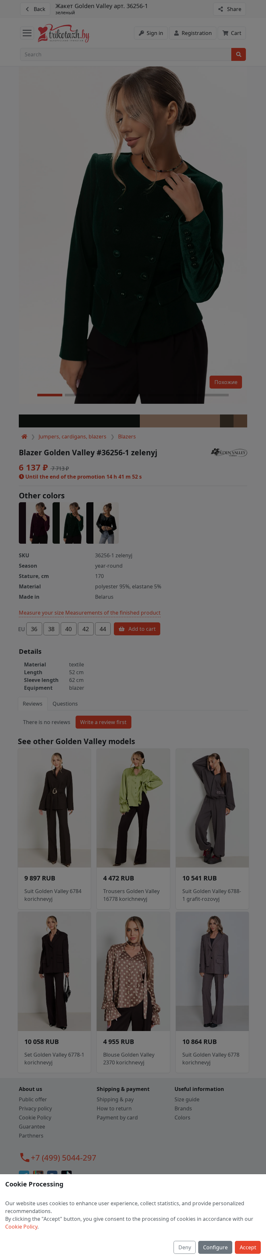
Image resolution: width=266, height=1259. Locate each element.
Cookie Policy (21, 1226)
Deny (184, 1247)
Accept (248, 1247)
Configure (215, 1247)
